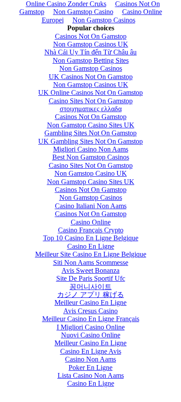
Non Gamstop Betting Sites (91, 60)
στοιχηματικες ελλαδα (91, 108)
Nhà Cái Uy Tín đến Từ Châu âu (90, 52)
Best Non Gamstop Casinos (90, 157)
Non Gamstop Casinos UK (90, 44)
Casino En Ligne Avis (90, 351)
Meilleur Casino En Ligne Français (90, 318)
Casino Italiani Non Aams (91, 206)
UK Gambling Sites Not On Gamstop (90, 141)
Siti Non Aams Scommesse (90, 262)
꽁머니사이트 (90, 286)
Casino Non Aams (90, 359)
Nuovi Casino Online (90, 335)
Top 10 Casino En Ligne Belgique (90, 238)
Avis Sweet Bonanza (90, 270)
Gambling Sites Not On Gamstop (90, 133)
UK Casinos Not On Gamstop (91, 76)
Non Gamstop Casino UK (90, 173)
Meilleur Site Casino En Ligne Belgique (90, 254)
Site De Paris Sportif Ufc (90, 278)
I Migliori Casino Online (91, 327)
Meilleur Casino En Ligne (90, 302)
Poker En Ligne (90, 367)
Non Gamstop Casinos (103, 20)
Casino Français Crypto (90, 230)
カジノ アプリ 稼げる (90, 294)
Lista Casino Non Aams (91, 375)
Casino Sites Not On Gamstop (91, 101)
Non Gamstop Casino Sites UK (90, 125)
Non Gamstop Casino (83, 11)
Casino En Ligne (90, 246)
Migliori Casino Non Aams (90, 149)
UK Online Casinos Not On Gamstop (90, 92)
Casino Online (91, 222)
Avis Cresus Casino (90, 311)
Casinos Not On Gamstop (91, 36)
